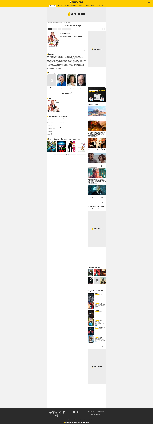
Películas (52, 5)
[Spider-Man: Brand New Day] (91, 305)
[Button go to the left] (102, 29)
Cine (51, 22)
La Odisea (96, 293)
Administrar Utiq (85, 419)
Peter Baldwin (67, 33)
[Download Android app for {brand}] (78, 411)
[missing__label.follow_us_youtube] (50, 412)
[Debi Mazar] (71, 80)
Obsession (97, 310)
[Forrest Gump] (81, 146)
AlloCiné (90, 411)
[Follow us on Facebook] (53, 412)
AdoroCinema (99, 412)
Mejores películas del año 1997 (59, 154)
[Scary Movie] (61, 146)
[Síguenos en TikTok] (63, 412)
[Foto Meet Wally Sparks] (53, 106)
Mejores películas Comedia (70, 154)
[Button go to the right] (104, 29)
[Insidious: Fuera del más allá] (91, 331)
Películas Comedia (62, 22)
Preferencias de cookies (98, 419)
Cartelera (59, 5)
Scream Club (100, 5)
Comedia (78, 32)
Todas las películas (56, 22)
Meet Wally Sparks (94, 208)
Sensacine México (94, 414)
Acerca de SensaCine (55, 419)
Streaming (73, 5)
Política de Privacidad (77, 419)
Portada (49, 22)
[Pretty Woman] (71, 146)
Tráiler (96, 299)
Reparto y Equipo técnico (66, 93)
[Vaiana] (91, 339)
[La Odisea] (91, 297)
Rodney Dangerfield (66, 34)
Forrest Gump (82, 152)
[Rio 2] (51, 146)
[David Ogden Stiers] (81, 80)
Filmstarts (99, 411)
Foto (49, 98)
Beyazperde (90, 412)
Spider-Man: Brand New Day (100, 301)
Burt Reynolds (75, 36)
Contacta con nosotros (63, 419)
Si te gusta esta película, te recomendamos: (64, 139)
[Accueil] (76, 2)
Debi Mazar (80, 36)
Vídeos (87, 5)
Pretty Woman (72, 152)
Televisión (81, 5)
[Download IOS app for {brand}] (74, 411)
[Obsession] (91, 314)
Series (92, 5)
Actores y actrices (54, 73)
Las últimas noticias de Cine (97, 203)
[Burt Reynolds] (61, 80)
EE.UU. (61, 118)
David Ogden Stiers (81, 87)
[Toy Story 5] (91, 322)
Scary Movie (61, 152)
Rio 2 (52, 152)
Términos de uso (70, 419)
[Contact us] (57, 415)
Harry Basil (73, 34)
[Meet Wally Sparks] (53, 39)
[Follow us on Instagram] (60, 412)
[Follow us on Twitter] (57, 412)
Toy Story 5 (97, 318)
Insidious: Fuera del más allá (100, 327)
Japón (64, 118)
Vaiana (96, 335)
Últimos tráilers (96, 287)
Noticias (67, 5)
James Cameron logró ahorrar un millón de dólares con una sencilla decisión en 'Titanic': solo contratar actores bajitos (96, 149)
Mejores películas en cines (96, 346)
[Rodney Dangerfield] (51, 80)
